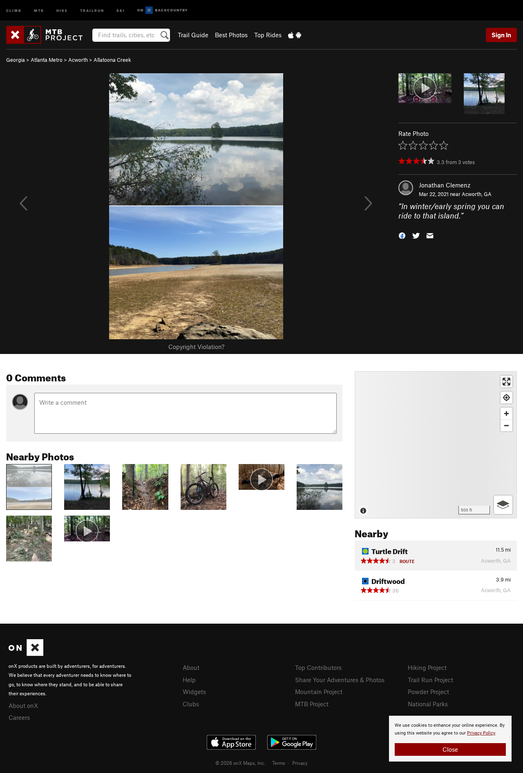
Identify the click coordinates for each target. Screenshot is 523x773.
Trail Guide (193, 34)
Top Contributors (318, 667)
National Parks (428, 704)
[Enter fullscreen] (506, 382)
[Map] (435, 445)
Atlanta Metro (47, 59)
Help (189, 679)
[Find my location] (506, 397)
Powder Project (428, 691)
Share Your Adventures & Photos (339, 679)
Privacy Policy (481, 733)
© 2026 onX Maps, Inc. (240, 763)
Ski (120, 10)
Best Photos (231, 34)
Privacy (300, 763)
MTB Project (312, 704)
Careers (19, 717)
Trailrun (92, 10)
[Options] (503, 505)
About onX (23, 705)
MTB (39, 10)
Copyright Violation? (196, 346)
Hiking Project (427, 667)
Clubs (191, 704)
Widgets (194, 691)
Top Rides (268, 34)
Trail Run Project (430, 679)
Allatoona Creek (112, 59)
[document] (450, 738)
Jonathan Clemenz (444, 185)
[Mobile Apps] (294, 34)
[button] (402, 234)
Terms (278, 763)
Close (450, 749)
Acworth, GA (477, 194)
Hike (62, 10)
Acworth (78, 59)
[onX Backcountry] (162, 10)
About (191, 667)
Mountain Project (318, 691)
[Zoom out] (506, 425)
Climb (14, 10)
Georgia (15, 59)
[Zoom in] (506, 413)
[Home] (48, 35)
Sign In (501, 34)
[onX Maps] (26, 653)
